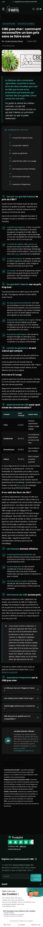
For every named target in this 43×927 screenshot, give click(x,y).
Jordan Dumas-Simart (14, 41)
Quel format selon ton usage (24, 161)
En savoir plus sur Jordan (25, 747)
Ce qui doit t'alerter (20, 145)
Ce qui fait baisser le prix (22, 138)
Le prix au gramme (19, 153)
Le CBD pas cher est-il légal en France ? (19, 689)
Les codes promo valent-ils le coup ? (19, 698)
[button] (3, 9)
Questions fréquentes (21, 184)
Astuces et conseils (26, 24)
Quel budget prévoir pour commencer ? (19, 707)
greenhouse (32, 244)
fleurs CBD (21, 485)
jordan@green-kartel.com (24, 750)
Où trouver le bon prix (21, 176)
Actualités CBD (9, 24)
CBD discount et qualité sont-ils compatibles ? (17, 717)
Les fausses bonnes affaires (23, 169)
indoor (17, 254)
